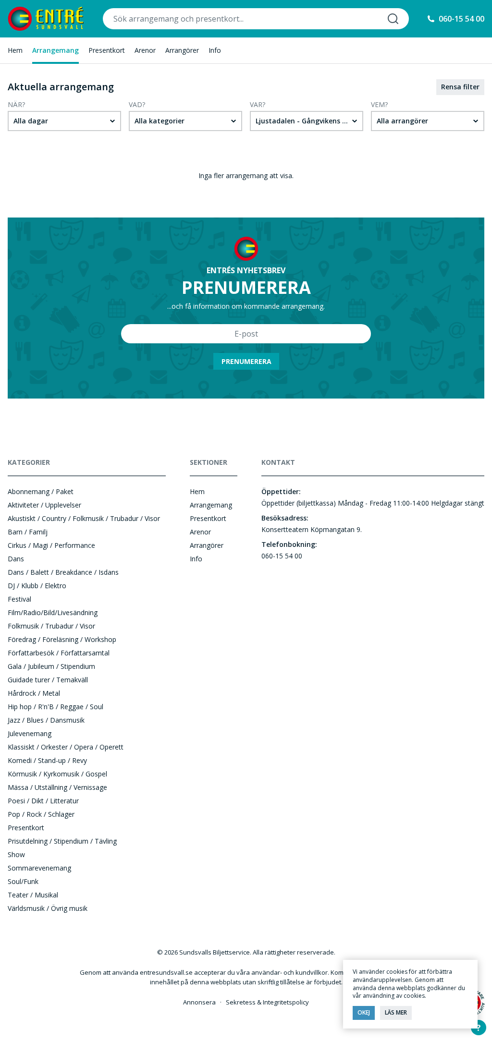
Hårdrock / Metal (34, 693)
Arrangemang (55, 50)
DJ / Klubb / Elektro (37, 585)
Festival (19, 599)
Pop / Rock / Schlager (41, 814)
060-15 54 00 (461, 18)
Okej (363, 1012)
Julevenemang (29, 733)
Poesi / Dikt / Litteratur (43, 800)
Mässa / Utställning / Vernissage (57, 787)
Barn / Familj (28, 531)
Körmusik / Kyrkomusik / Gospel (57, 773)
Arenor (145, 50)
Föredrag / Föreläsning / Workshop (62, 639)
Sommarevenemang (39, 867)
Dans (16, 558)
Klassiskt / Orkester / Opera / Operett (65, 746)
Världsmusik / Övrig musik (47, 908)
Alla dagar (30, 120)
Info (215, 50)
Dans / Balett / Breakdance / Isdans (63, 572)
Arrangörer (182, 50)
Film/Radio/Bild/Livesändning (53, 612)
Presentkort (106, 50)
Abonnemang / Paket (41, 491)
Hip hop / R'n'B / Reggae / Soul (55, 706)
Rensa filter (460, 86)
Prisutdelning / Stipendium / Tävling (62, 841)
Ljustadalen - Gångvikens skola (308, 120)
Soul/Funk (23, 881)
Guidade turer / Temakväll (48, 679)
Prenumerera (246, 361)
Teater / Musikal (33, 894)
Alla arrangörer (402, 120)
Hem (15, 50)
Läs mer (396, 1012)
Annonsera (199, 1002)
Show (16, 854)
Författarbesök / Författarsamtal (59, 652)
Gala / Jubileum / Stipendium (51, 666)
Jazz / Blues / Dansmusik (46, 720)
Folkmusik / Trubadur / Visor (51, 625)
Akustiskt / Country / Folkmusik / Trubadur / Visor (84, 518)
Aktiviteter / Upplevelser (44, 504)
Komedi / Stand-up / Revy (47, 760)
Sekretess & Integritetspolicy (267, 1002)
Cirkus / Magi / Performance (51, 545)
